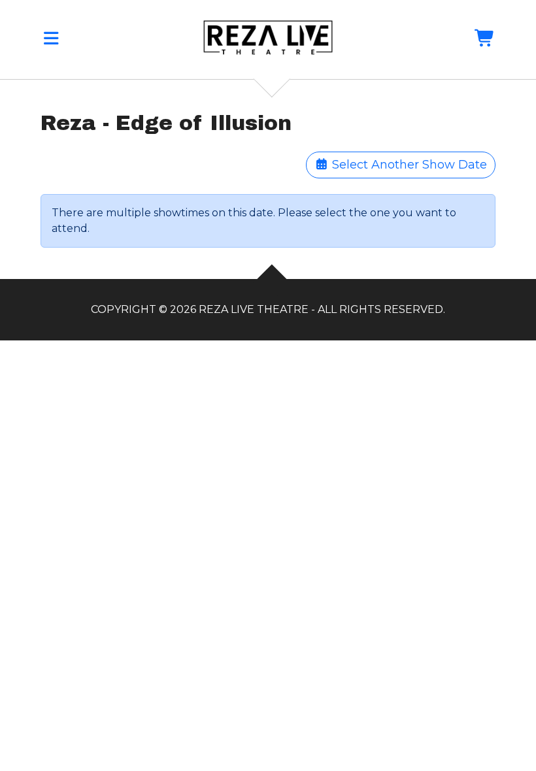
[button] (51, 41)
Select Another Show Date (408, 164)
